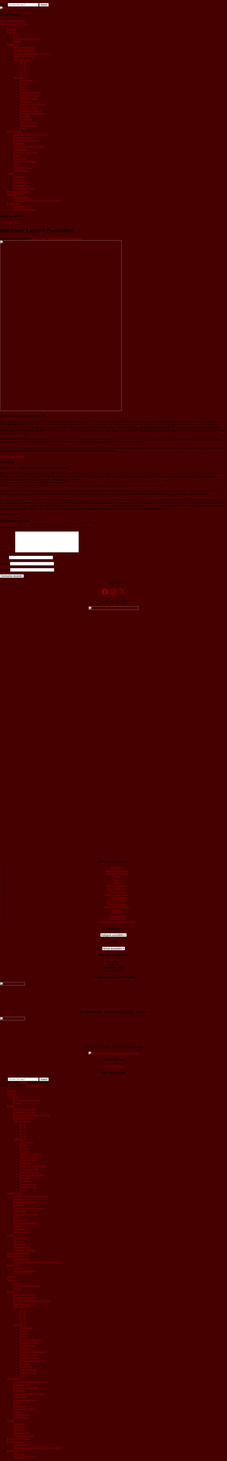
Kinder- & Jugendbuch (117, 894)
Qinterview (19, 182)
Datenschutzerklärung (24, 209)
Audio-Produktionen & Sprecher (30, 134)
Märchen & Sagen (29, 110)
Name (4, 557)
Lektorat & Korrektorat (25, 152)
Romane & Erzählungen (32, 113)
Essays (23, 86)
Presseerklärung (21, 185)
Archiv (10, 173)
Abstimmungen (21, 197)
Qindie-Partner (14, 131)
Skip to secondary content (13, 23)
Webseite (4, 569)
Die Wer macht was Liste (26, 38)
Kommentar (7, 551)
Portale (17, 155)
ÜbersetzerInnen (22, 167)
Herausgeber (20, 149)
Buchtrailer (19, 143)
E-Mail (4, 563)
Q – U (23, 71)
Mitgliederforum (15, 194)
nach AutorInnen (22, 59)
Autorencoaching (22, 137)
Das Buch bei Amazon (12, 456)
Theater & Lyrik (28, 125)
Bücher (10, 44)
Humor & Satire (28, 98)
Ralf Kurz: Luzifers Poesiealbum (65, 238)
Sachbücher (26, 119)
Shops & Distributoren (25, 161)
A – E (23, 62)
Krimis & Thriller (29, 107)
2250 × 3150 (38, 238)
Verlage (17, 164)
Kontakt (17, 41)
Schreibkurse (20, 158)
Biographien (26, 80)
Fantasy (24, 89)
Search (3, 4)
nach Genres (19, 77)
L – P (23, 68)
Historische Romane (30, 92)
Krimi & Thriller (116, 897)
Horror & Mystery (29, 95)
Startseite (11, 29)
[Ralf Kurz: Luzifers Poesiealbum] (60, 410)
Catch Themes (34, 1085)
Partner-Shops (20, 170)
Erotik (23, 83)
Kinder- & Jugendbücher (33, 104)
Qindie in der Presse (23, 188)
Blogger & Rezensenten (25, 140)
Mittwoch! (18, 179)
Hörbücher (25, 101)
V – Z (23, 74)
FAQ (16, 35)
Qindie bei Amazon (113, 1066)
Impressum (19, 206)
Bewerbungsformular (18, 191)
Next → (17, 222)
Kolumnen (18, 176)
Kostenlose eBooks (23, 56)
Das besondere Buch (24, 47)
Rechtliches (13, 203)
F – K (23, 65)
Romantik (25, 116)
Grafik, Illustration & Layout (28, 146)
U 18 (22, 128)
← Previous (6, 222)
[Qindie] (5, 7)
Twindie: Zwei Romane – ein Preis (31, 53)
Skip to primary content (12, 20)
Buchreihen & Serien (24, 50)
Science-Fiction (28, 122)
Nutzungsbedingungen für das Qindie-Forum (36, 200)
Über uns (11, 32)
